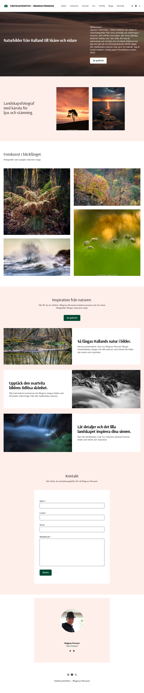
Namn (43, 501)
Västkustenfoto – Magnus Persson (32, 6)
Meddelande (45, 537)
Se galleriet (98, 60)
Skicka (46, 572)
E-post (43, 513)
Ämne (42, 525)
